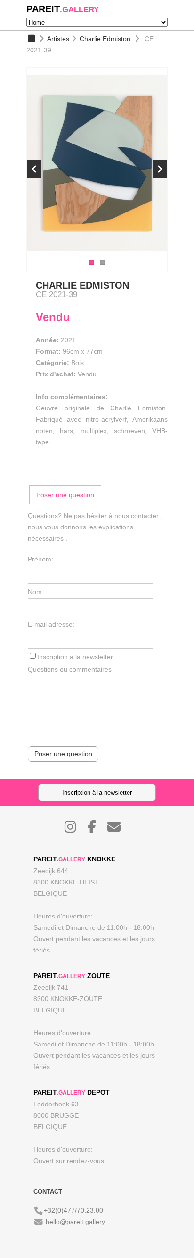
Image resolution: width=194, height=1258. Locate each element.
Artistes (58, 38)
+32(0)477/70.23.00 (73, 1210)
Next (160, 169)
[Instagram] (75, 829)
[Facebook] (96, 829)
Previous (34, 169)
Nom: (36, 591)
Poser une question (65, 495)
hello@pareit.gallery (75, 1221)
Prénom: (40, 559)
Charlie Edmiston (105, 38)
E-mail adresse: (51, 624)
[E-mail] (118, 829)
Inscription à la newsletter (75, 657)
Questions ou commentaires (70, 669)
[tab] (65, 494)
